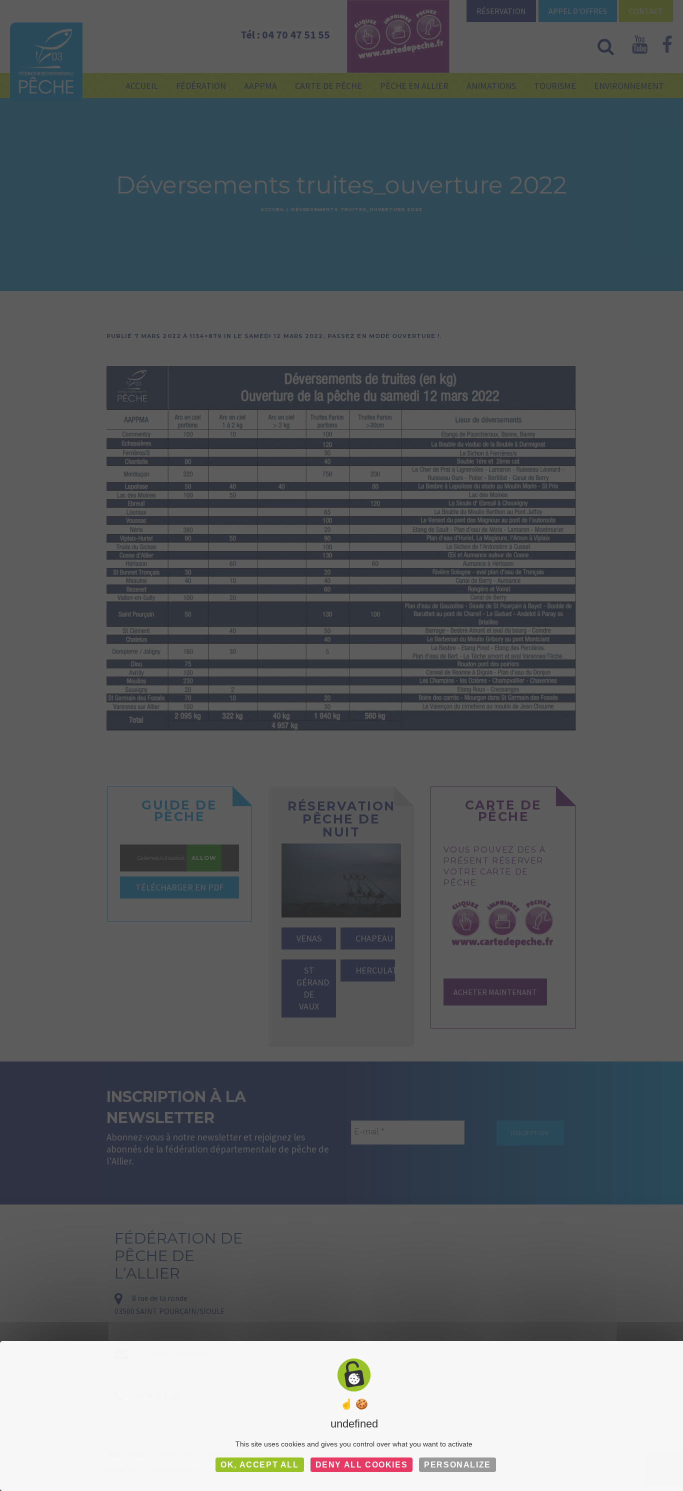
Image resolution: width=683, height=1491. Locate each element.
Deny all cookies (362, 1464)
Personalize (457, 1464)
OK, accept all (259, 1464)
